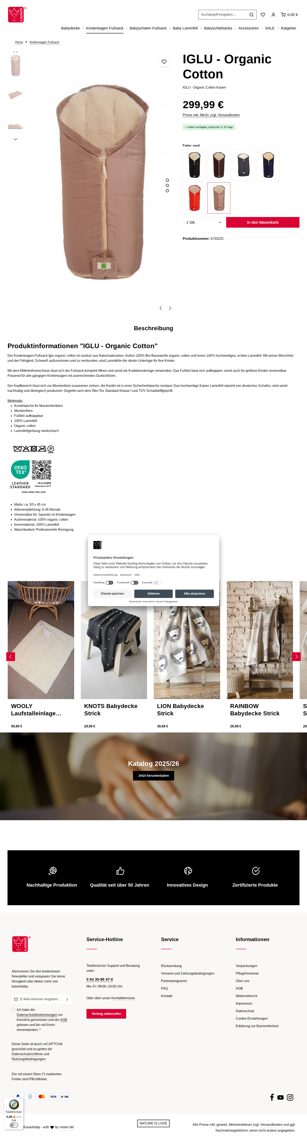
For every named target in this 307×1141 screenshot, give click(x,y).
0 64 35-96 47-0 (99, 979)
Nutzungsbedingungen (29, 1059)
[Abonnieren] (67, 999)
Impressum (244, 1003)
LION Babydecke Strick (180, 710)
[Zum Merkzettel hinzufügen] (164, 62)
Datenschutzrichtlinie (27, 1054)
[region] (91, 182)
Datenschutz (245, 1011)
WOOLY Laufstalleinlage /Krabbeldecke (33, 710)
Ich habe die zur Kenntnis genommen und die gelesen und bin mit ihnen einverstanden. (42, 1020)
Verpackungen (246, 966)
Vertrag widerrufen (106, 1013)
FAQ (164, 988)
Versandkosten (271, 1124)
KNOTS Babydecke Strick (111, 710)
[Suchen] (251, 14)
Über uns (242, 981)
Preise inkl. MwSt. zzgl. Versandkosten (211, 115)
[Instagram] (290, 1098)
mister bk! (67, 1127)
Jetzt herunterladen (153, 775)
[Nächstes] (169, 308)
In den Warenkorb (263, 222)
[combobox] (222, 14)
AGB (63, 1020)
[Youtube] (280, 1098)
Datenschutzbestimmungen (37, 1015)
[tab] (153, 328)
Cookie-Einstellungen (252, 1018)
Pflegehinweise (247, 973)
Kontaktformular (123, 998)
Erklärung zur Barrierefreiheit (257, 1026)
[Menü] (21, 1099)
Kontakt (166, 996)
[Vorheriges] (161, 308)
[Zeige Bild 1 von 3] (167, 180)
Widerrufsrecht (246, 996)
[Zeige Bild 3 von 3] (167, 190)
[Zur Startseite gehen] (17, 14)
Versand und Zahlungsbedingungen (187, 973)
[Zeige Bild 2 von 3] (167, 185)
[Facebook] (272, 1098)
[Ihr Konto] (273, 14)
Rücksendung (171, 966)
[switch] (14, 1125)
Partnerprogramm (174, 981)
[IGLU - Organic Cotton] (101, 182)
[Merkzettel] (263, 14)
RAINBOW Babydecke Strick (255, 710)
